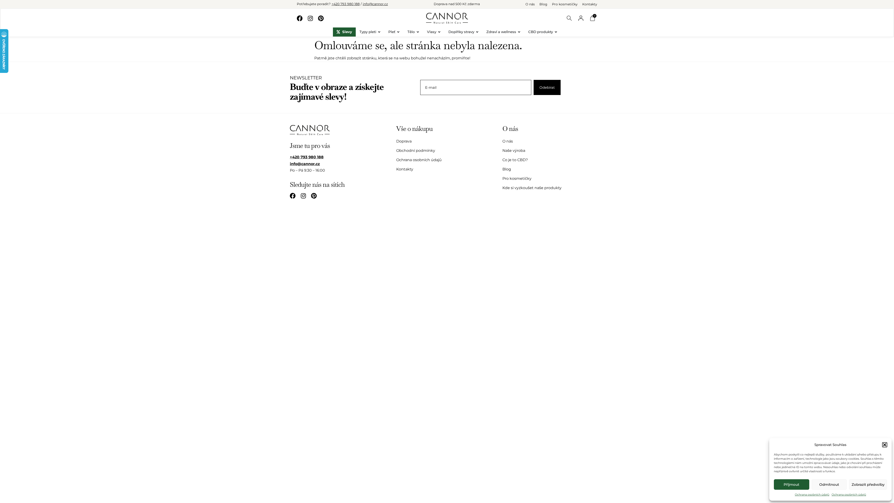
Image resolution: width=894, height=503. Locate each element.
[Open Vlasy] (439, 32)
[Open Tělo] (418, 32)
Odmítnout (829, 484)
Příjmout (791, 484)
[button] (884, 444)
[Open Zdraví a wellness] (519, 32)
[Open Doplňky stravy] (477, 32)
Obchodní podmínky (415, 150)
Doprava (404, 141)
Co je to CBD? (515, 160)
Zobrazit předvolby (868, 484)
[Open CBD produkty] (556, 32)
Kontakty (589, 4)
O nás (530, 4)
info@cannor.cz (375, 4)
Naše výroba (513, 150)
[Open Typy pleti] (379, 32)
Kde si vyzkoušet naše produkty (532, 188)
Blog (543, 4)
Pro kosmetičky (565, 4)
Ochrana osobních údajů (812, 494)
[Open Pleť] (398, 32)
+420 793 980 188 (346, 4)
